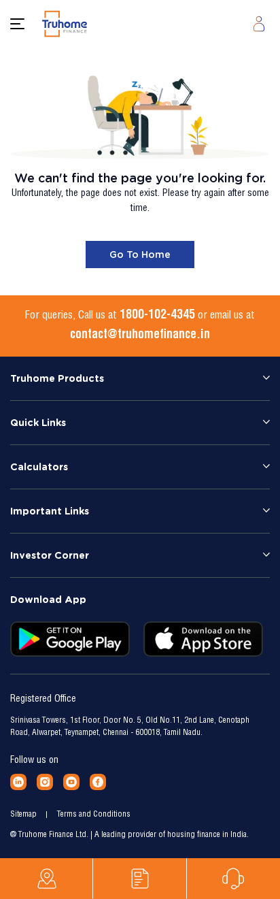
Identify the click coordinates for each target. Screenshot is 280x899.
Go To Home (140, 254)
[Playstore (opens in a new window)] (70, 639)
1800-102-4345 (157, 316)
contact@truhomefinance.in (140, 335)
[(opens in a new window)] (18, 782)
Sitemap (23, 815)
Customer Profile (259, 24)
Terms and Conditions (93, 815)
